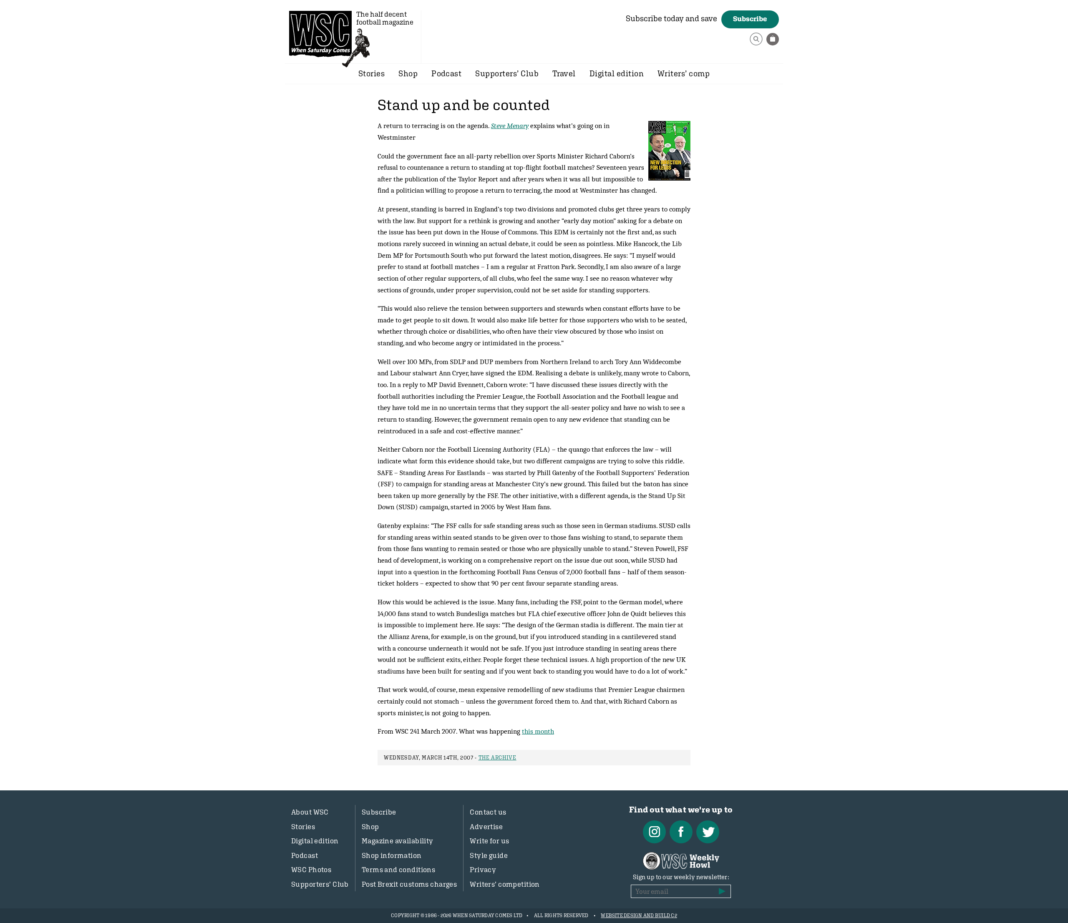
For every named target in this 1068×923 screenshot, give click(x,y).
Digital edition (616, 73)
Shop (408, 73)
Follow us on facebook (681, 831)
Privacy (483, 869)
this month (538, 731)
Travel (564, 73)
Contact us (488, 812)
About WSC (310, 812)
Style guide (489, 855)
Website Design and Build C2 (639, 915)
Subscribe (750, 19)
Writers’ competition (505, 884)
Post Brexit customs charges (409, 884)
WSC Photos (311, 869)
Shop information (392, 855)
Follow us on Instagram (654, 831)
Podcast (446, 73)
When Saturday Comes (320, 33)
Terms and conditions (399, 869)
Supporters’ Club (507, 73)
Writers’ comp (683, 73)
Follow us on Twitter (707, 831)
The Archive (497, 757)
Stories (371, 73)
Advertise (486, 826)
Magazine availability (397, 841)
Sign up (722, 891)
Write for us (489, 841)
